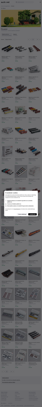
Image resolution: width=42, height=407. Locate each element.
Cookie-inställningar (22, 214)
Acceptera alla (32, 214)
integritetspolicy (17, 209)
